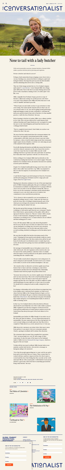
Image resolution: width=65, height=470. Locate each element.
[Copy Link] (18, 383)
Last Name (45, 453)
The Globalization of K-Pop (39, 406)
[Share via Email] (20, 383)
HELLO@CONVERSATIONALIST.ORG (29, 440)
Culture (19, 378)
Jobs (29, 379)
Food (26, 379)
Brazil (11, 389)
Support (51, 3)
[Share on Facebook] (28, 383)
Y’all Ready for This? (16, 420)
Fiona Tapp (32, 65)
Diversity (31, 403)
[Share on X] (25, 383)
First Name (45, 449)
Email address (45, 445)
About (47, 3)
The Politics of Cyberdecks (18, 391)
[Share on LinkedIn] (30, 383)
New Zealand (33, 379)
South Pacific (40, 379)
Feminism (23, 379)
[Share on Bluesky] (23, 383)
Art (10, 418)
